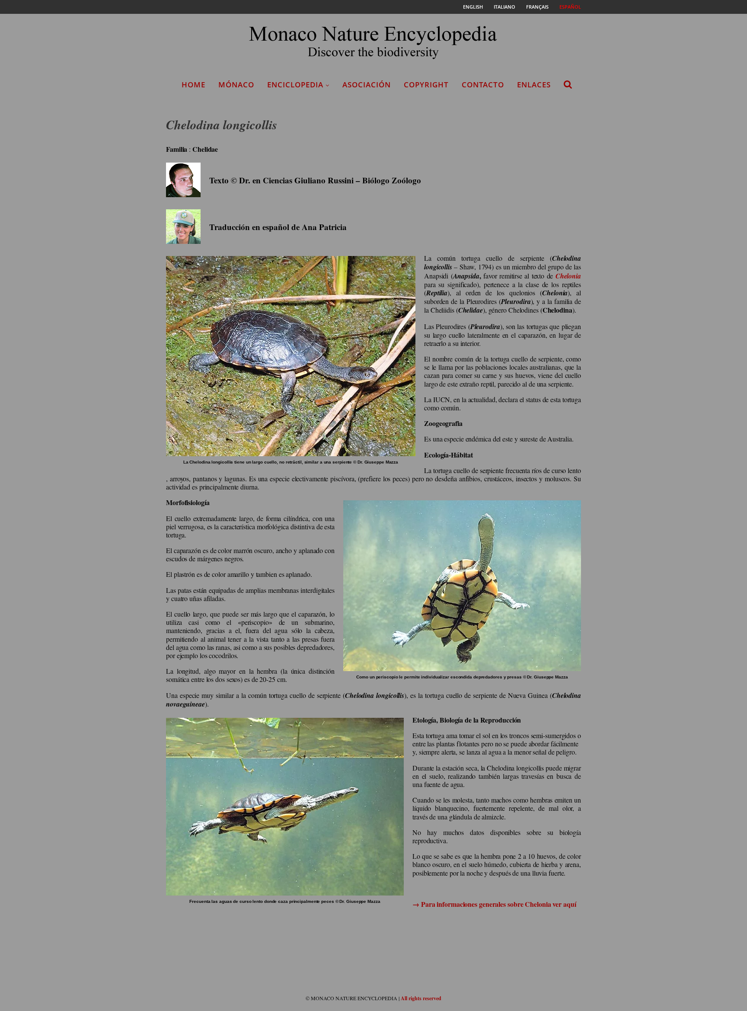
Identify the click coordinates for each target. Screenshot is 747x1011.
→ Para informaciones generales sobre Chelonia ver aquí (494, 904)
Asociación (366, 85)
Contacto (483, 85)
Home (193, 85)
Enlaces (534, 85)
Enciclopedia (295, 85)
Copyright (426, 85)
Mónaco (236, 85)
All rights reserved (421, 998)
